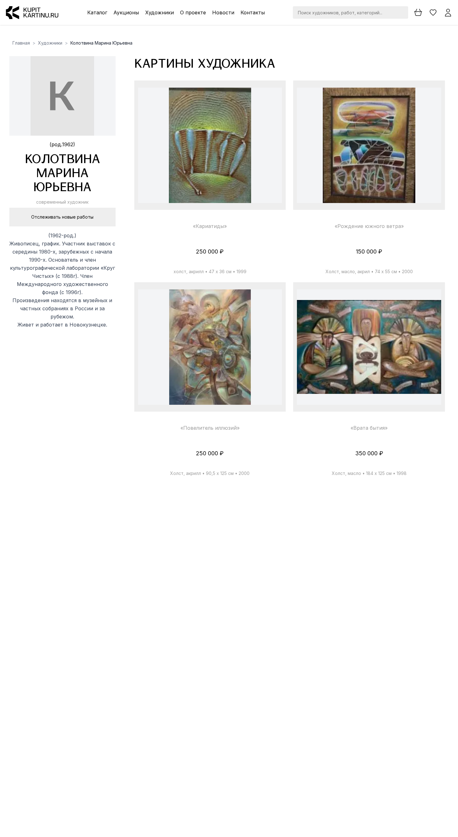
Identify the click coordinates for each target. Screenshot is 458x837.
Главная (21, 43)
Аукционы (126, 12)
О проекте (193, 12)
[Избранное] (433, 12)
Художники (159, 12)
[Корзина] (418, 12)
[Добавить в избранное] (272, 98)
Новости (223, 12)
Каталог (97, 12)
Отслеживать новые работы (62, 217)
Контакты (253, 12)
